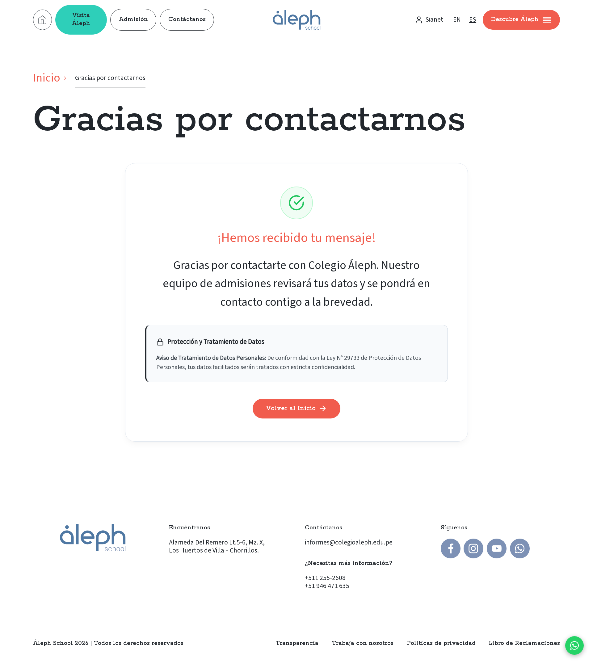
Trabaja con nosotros (362, 643)
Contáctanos (187, 19)
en (457, 20)
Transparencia (296, 643)
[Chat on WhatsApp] (574, 645)
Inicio (46, 78)
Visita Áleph (81, 19)
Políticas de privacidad (441, 643)
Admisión (133, 19)
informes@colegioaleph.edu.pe (349, 542)
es (472, 20)
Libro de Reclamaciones (524, 643)
